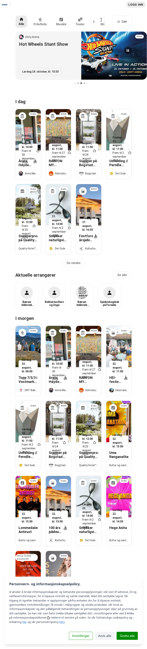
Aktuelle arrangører (35, 275)
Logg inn (135, 4)
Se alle (122, 275)
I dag (20, 101)
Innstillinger (81, 636)
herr (62, 622)
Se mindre (74, 263)
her (24, 622)
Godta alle (127, 636)
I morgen (24, 318)
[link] (28, 144)
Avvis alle (104, 636)
